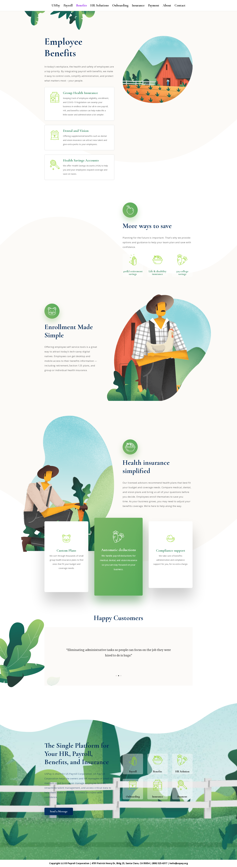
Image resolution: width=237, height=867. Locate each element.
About (167, 6)
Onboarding (120, 6)
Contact (180, 6)
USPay (56, 6)
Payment (153, 6)
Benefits (81, 6)
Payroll (68, 6)
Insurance (138, 6)
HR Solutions (99, 6)
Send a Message (58, 811)
